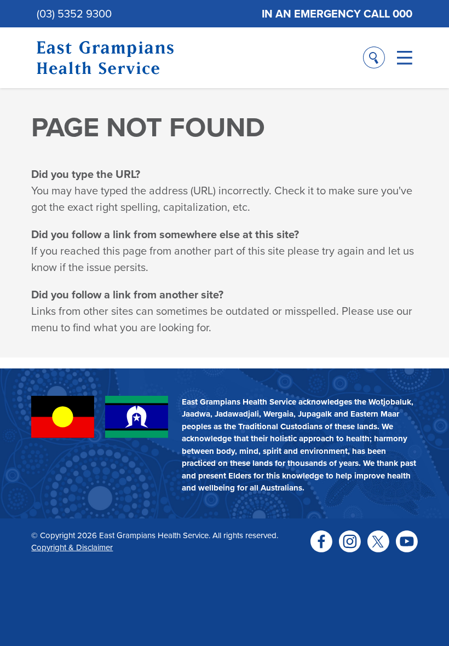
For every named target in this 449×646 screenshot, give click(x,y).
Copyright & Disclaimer (72, 547)
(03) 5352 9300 (74, 13)
